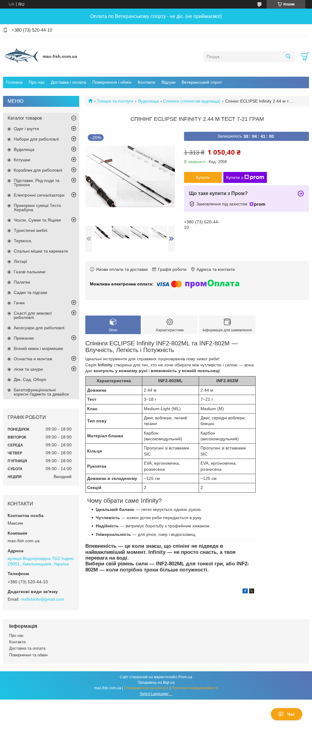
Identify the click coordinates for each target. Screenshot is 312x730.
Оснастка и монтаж (33, 358)
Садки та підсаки (30, 292)
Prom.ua (185, 677)
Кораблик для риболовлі (38, 170)
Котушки (22, 159)
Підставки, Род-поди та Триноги (36, 182)
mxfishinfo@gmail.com (42, 599)
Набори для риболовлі (36, 139)
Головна (14, 82)
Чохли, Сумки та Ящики (37, 220)
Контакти (146, 82)
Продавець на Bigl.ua (156, 682)
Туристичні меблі (30, 230)
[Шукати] (288, 56)
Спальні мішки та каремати (41, 251)
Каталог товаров (25, 118)
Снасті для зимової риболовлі (33, 315)
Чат (291, 714)
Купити (203, 177)
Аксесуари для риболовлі (39, 327)
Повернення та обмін (28, 655)
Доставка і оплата (68, 82)
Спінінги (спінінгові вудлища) (192, 101)
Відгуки (168, 82)
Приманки (24, 338)
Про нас (37, 82)
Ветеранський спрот (202, 82)
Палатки (22, 282)
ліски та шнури (28, 369)
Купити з (234, 177)
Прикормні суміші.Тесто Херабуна (37, 207)
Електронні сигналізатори (39, 195)
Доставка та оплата (27, 648)
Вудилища (148, 101)
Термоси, (23, 240)
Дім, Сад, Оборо (30, 379)
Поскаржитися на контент (146, 688)
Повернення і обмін (112, 82)
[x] (251, 591)
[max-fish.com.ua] (21, 56)
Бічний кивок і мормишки (38, 348)
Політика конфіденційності (195, 688)
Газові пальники (29, 271)
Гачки (19, 302)
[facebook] (245, 591)
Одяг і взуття (26, 128)
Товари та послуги (115, 101)
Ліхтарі (20, 261)
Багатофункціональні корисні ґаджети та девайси (41, 391)
